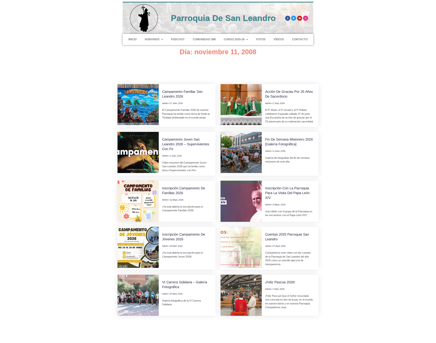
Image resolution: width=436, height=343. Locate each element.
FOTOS (261, 39)
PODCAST (178, 39)
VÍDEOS (279, 39)
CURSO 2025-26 (234, 39)
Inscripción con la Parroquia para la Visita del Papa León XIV (287, 193)
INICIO (132, 39)
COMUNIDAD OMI (204, 39)
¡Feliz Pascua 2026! (280, 282)
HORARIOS (152, 39)
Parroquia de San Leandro (223, 18)
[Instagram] (305, 18)
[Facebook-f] (287, 18)
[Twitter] (293, 18)
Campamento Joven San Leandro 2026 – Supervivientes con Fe (185, 144)
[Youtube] (299, 18)
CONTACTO (300, 39)
